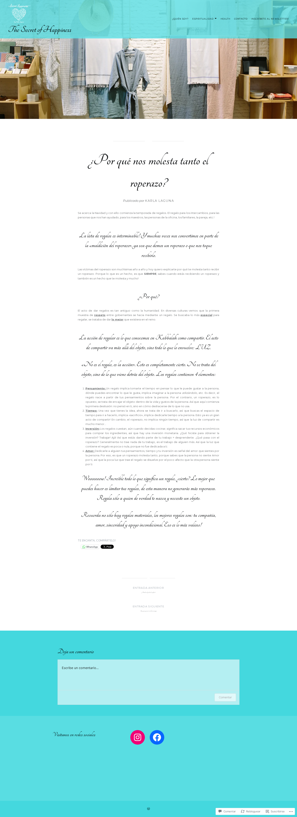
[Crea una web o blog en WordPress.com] (148, 809)
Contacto (241, 19)
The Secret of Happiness (39, 29)
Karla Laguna (159, 201)
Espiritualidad (203, 19)
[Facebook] (157, 737)
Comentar (225, 697)
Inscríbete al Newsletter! (270, 19)
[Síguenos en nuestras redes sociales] (137, 737)
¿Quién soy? (180, 19)
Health (225, 19)
